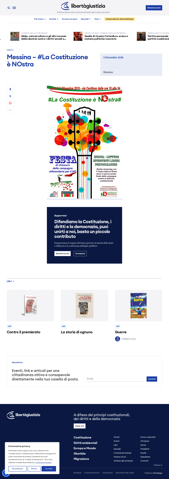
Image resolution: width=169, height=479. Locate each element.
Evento (10, 50)
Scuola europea (69, 19)
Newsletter (145, 457)
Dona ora (79, 426)
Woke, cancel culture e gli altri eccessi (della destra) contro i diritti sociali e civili (35, 39)
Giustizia (80, 453)
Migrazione (81, 458)
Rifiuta (34, 469)
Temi (96, 19)
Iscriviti (152, 379)
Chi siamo (39, 19)
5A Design (153, 473)
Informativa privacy (91, 473)
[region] (32, 458)
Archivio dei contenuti (123, 461)
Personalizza (17, 469)
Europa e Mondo (85, 448)
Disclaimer (77, 473)
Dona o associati (147, 437)
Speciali (85, 19)
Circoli (116, 437)
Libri (9, 281)
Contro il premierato (23, 332)
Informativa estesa (43, 462)
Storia (143, 445)
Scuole (143, 453)
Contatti (144, 461)
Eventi (116, 441)
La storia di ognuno (77, 332)
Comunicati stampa (122, 453)
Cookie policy (107, 473)
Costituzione (82, 437)
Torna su (157, 465)
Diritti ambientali (85, 443)
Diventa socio (154, 8)
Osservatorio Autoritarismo (119, 19)
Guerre (121, 332)
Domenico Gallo (129, 339)
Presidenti (144, 449)
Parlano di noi (120, 457)
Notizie (52, 19)
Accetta (48, 469)
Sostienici (80, 254)
